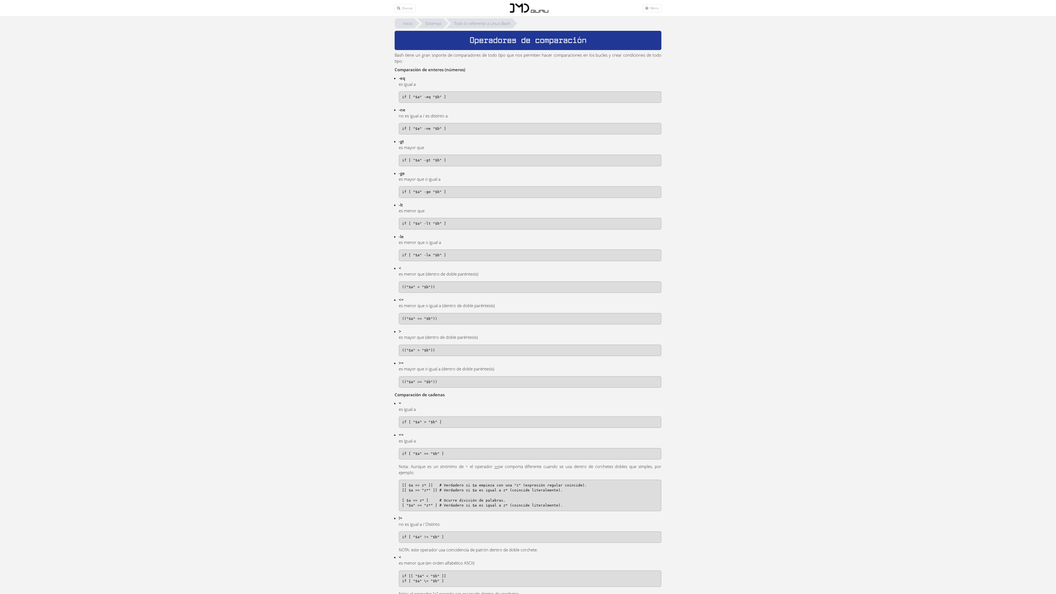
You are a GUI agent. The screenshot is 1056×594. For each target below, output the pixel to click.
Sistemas (433, 23)
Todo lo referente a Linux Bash (482, 23)
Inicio (408, 23)
